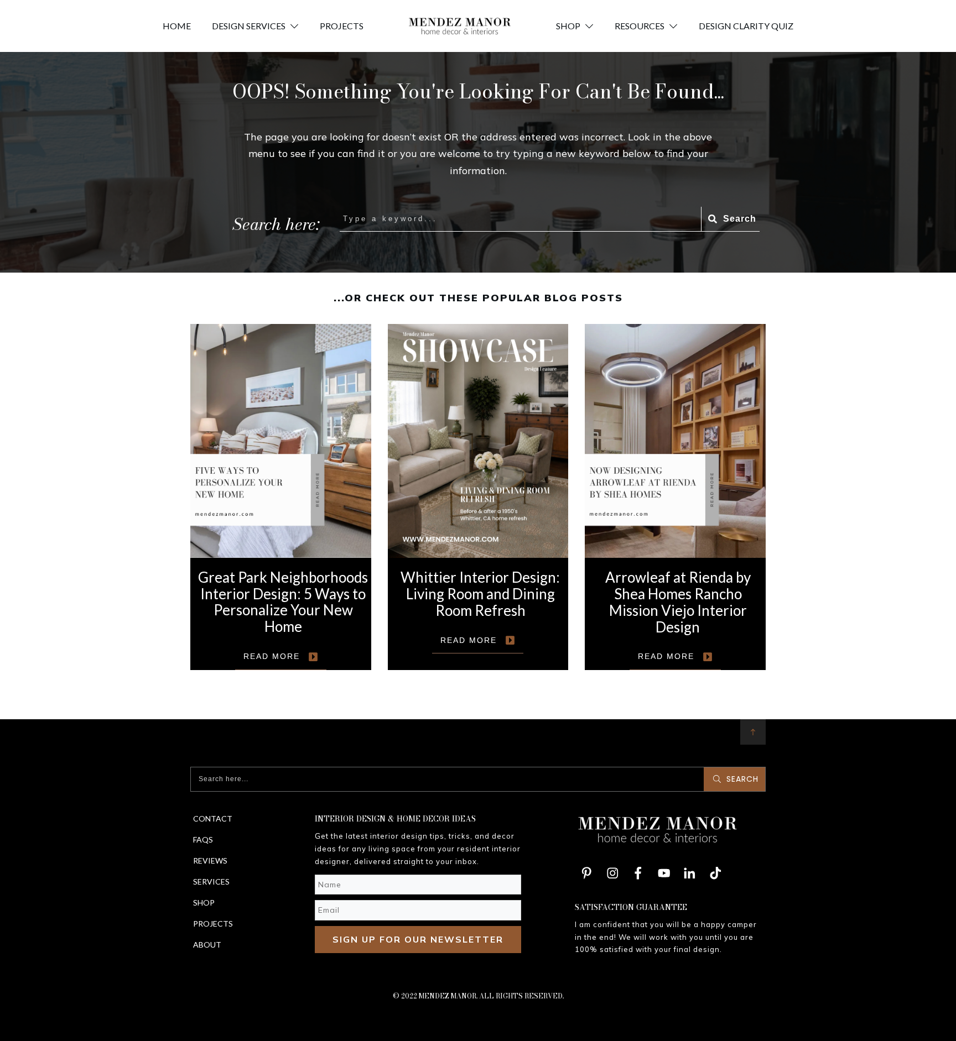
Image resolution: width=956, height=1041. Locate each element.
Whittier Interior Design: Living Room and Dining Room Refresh (478, 497)
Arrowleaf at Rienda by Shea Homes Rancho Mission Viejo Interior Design (675, 497)
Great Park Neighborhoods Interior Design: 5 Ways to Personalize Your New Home (280, 497)
